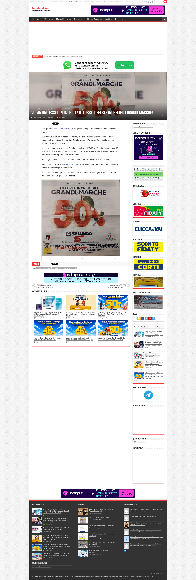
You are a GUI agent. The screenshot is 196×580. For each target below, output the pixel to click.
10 (100, 519)
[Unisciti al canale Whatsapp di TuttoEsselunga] (98, 65)
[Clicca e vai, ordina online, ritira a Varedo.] (148, 229)
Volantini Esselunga (45, 19)
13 (101, 513)
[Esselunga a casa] (148, 193)
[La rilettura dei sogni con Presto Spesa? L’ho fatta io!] (83, 544)
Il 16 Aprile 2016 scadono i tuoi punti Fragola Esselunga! (101, 510)
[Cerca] (165, 1)
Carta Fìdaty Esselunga (75, 2)
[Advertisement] (98, 37)
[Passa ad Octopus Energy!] (148, 147)
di (81, 258)
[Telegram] (153, 2)
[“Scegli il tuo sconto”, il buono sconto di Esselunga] (83, 536)
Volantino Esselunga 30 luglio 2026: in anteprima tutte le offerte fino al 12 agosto (79, 339)
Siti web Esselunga (94, 19)
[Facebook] (144, 2)
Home (33, 19)
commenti (151, 327)
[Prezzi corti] (148, 264)
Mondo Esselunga (63, 19)
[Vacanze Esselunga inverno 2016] (148, 301)
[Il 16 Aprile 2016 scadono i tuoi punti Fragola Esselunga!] (83, 511)
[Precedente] (46, 258)
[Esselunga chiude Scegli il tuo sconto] (83, 528)
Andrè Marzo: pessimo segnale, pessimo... (143, 516)
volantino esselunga (43, 268)
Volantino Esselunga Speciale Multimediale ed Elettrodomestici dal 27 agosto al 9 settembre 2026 (48, 314)
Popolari (143, 327)
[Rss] (142, 2)
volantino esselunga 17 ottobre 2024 (64, 268)
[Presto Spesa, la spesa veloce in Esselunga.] (148, 282)
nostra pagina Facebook (70, 164)
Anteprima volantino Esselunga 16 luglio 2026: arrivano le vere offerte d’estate (111, 339)
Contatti (118, 2)
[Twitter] (146, 2)
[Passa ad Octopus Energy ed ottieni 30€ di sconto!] (81, 277)
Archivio (108, 19)
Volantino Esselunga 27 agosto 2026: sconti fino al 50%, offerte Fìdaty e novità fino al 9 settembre (112, 314)
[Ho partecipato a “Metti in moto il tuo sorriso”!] (83, 553)
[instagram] (150, 2)
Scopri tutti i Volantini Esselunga (143, 127)
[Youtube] (148, 2)
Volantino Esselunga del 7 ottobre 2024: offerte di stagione (46, 286)
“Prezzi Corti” (89, 2)
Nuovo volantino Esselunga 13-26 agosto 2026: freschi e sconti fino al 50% (47, 339)
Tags (158, 327)
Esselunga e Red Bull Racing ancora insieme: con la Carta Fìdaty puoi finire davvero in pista (55, 520)
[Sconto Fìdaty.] (148, 246)
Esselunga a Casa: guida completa (57, 2)
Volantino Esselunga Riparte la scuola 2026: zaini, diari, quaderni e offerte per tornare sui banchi (70, 56)
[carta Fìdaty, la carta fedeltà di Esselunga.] (148, 211)
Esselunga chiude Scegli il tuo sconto (101, 526)
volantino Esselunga (63, 129)
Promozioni (78, 19)
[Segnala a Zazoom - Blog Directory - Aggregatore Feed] (125, 551)
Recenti (136, 327)
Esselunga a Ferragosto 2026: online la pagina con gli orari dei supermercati (56, 554)
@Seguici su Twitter (139, 439)
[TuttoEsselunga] (40, 8)
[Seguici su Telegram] (148, 395)
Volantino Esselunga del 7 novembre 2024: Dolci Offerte (116, 286)
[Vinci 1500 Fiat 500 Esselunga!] (83, 520)
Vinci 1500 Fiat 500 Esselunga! (99, 517)
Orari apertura (110, 2)
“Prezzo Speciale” (100, 2)
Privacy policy (126, 2)
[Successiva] (115, 258)
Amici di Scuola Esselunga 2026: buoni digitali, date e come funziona (153, 354)
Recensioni (119, 19)
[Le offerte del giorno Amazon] (148, 174)
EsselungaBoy (37, 117)
